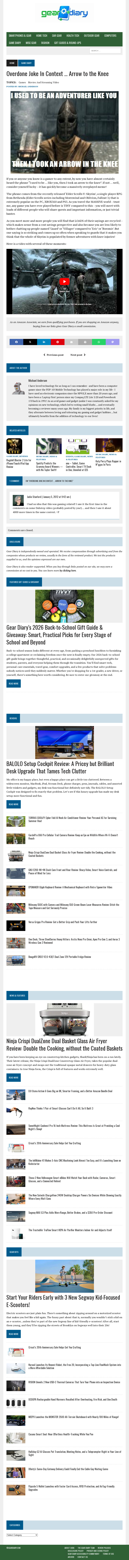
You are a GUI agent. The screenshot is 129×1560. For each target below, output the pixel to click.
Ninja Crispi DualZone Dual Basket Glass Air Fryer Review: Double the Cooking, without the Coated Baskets (71, 854)
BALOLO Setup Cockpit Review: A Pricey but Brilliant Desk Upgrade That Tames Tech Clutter (60, 767)
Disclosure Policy (75, 1550)
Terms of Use (108, 1554)
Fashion (45, 43)
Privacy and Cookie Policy (98, 1550)
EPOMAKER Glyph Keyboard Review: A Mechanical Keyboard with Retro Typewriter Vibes (70, 887)
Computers (110, 35)
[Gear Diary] (64, 13)
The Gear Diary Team (86, 1547)
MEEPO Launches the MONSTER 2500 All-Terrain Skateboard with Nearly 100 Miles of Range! (73, 1417)
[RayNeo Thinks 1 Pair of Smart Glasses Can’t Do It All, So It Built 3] (15, 1115)
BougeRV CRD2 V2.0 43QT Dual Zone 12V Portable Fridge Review (59, 957)
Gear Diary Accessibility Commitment (83, 1554)
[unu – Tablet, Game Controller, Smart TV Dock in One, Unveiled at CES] (77, 452)
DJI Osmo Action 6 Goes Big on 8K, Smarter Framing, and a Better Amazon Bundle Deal (70, 1091)
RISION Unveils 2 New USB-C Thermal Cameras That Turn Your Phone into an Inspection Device (74, 1382)
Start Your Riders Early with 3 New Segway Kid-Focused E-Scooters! (63, 1301)
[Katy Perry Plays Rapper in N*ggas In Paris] (109, 450)
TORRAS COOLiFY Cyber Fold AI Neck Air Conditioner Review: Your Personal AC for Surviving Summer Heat (72, 819)
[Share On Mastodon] (112, 342)
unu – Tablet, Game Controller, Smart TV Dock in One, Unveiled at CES (78, 466)
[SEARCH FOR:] (105, 50)
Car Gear (57, 35)
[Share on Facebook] (16, 342)
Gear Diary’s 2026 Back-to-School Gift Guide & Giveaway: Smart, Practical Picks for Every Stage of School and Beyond (59, 634)
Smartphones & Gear (20, 35)
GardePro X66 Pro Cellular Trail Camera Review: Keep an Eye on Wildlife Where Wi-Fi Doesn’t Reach (73, 836)
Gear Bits (14, 1252)
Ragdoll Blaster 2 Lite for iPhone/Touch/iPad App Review (18, 463)
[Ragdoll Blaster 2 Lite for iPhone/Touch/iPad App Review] (14, 452)
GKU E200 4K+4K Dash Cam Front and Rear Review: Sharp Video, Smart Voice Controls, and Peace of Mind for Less (72, 871)
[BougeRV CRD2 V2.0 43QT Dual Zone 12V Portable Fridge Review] (15, 963)
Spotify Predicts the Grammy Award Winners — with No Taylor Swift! (49, 466)
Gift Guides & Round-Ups (67, 43)
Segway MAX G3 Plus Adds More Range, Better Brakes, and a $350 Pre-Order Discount (70, 1212)
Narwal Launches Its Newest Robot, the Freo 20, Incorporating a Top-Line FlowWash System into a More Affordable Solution (74, 1366)
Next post (76, 355)
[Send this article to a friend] (71, 342)
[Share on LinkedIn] (44, 342)
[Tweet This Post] (30, 342)
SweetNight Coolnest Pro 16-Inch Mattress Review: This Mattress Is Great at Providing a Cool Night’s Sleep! (74, 1127)
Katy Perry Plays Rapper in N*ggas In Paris (108, 462)
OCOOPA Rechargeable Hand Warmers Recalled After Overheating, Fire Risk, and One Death (72, 1399)
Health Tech (73, 35)
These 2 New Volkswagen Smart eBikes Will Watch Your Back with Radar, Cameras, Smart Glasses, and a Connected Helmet (71, 1179)
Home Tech (41, 35)
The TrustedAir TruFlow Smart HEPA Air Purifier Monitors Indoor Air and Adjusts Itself (70, 1230)
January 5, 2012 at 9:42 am (56, 497)
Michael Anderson (28, 86)
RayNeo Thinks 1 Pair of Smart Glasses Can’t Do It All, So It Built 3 (60, 1108)
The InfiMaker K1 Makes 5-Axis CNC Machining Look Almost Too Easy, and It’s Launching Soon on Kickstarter (74, 1162)
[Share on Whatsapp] (99, 342)
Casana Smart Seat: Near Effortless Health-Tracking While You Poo (60, 1434)
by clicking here (68, 570)
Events (69, 456)
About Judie (69, 1547)
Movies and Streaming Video (43, 82)
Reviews (23, 456)
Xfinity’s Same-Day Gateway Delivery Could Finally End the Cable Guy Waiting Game (68, 1469)
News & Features (17, 995)
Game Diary (15, 43)
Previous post (55, 355)
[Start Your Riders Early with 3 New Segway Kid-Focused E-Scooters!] (64, 1290)
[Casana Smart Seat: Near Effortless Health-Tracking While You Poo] (15, 1441)
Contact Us (83, 1557)
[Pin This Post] (57, 342)
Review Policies (104, 1547)
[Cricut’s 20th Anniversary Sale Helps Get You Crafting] (15, 1150)
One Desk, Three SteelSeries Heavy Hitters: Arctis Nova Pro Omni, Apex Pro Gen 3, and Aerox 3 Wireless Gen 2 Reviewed (74, 941)
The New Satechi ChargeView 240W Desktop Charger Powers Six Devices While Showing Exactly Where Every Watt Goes (74, 1196)
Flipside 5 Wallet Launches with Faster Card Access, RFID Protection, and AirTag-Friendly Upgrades (71, 1488)
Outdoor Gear (91, 35)
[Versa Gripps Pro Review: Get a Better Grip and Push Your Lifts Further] (15, 929)
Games (22, 82)
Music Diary (42, 456)
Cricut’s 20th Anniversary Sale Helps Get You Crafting (54, 1143)
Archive (71, 1557)
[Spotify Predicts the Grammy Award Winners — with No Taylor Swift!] (49, 452)
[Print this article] (85, 342)
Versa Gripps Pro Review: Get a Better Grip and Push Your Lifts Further (62, 922)
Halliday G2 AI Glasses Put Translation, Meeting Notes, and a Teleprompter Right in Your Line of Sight (74, 1453)
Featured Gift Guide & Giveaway (24, 582)
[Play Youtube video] (64, 281)
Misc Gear (31, 43)
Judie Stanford (34, 497)
